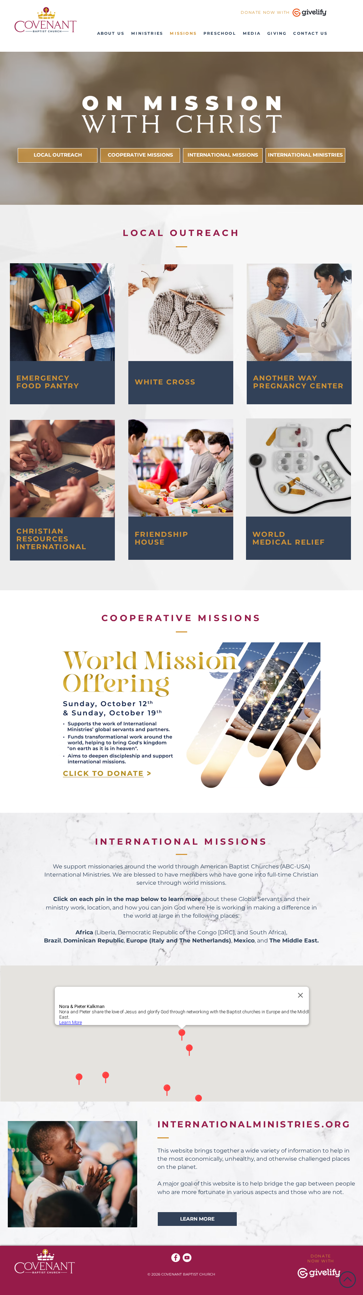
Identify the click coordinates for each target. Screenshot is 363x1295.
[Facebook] (175, 1257)
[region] (63, 334)
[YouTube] (187, 1257)
